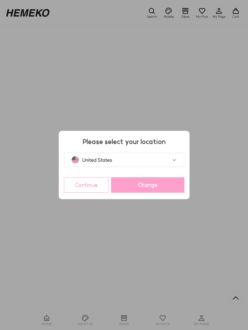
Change (148, 185)
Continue (86, 185)
